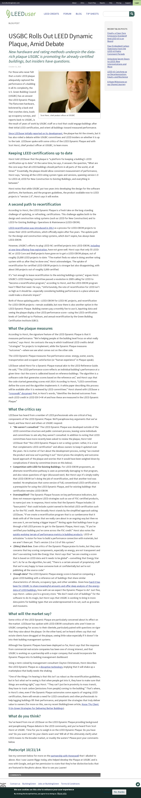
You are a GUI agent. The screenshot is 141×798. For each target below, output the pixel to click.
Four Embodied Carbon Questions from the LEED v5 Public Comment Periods (118, 50)
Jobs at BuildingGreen (48, 783)
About (74, 3)
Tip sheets (92, 13)
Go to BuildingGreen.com (11, 3)
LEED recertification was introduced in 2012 (31, 227)
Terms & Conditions (70, 783)
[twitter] (138, 785)
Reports (102, 3)
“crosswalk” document (20, 393)
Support (128, 3)
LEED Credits (51, 13)
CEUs (82, 3)
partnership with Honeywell (65, 755)
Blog (79, 13)
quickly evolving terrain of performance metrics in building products (48, 534)
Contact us (15, 783)
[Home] (21, 14)
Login (137, 3)
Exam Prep (92, 3)
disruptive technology (51, 666)
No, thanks (119, 792)
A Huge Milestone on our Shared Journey (117, 83)
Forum (67, 13)
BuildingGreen (29, 783)
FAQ (110, 3)
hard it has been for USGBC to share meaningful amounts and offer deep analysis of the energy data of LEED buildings (56, 586)
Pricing (118, 3)
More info (62, 793)
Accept (107, 792)
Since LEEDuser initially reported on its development (35, 133)
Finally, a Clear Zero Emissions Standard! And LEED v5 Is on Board (117, 37)
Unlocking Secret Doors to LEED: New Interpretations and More (118, 63)
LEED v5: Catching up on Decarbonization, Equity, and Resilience (117, 74)
